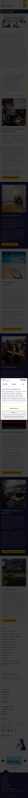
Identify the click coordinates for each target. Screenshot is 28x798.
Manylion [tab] (14, 384)
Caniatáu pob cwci (14, 408)
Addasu (13, 412)
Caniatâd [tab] (5, 384)
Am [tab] (23, 384)
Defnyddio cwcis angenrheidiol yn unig (14, 416)
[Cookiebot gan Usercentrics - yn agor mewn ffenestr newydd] (20, 380)
